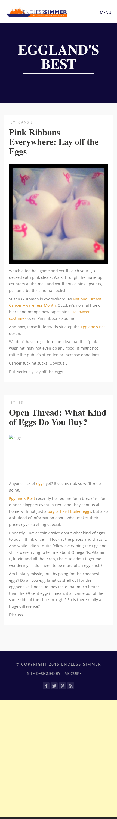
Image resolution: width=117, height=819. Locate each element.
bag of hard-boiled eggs (69, 511)
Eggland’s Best (94, 326)
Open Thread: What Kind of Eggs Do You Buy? (57, 417)
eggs (40, 483)
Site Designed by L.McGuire (54, 673)
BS (20, 402)
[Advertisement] (58, 758)
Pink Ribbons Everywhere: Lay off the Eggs (53, 141)
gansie (25, 122)
